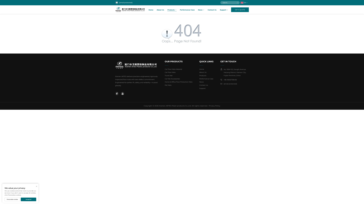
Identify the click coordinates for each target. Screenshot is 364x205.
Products (171, 10)
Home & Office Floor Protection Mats (178, 82)
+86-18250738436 (230, 80)
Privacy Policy (214, 106)
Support (202, 88)
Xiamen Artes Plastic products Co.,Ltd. (130, 10)
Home (151, 10)
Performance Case (187, 10)
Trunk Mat (169, 75)
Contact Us (212, 10)
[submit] (238, 2)
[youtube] (122, 93)
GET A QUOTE (240, 10)
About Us (160, 10)
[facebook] (117, 93)
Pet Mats (168, 85)
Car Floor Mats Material (173, 69)
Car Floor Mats (170, 72)
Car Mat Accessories (172, 79)
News (200, 10)
